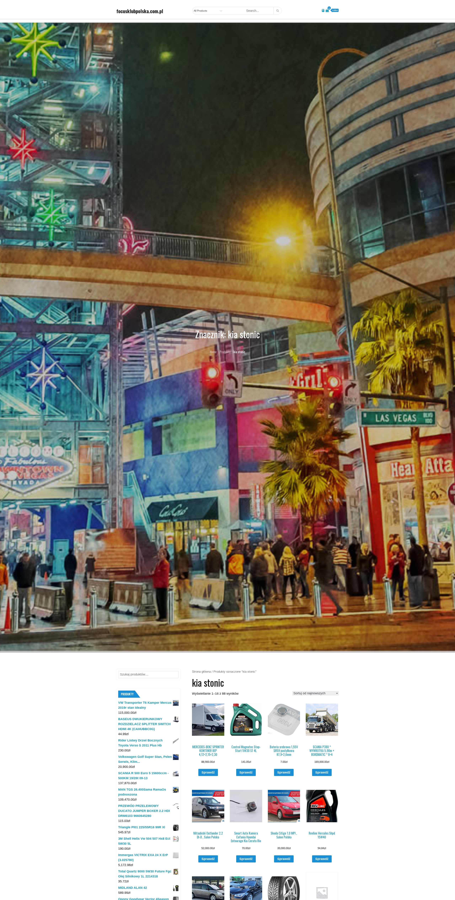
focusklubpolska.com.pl (139, 11)
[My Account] (323, 10)
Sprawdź (208, 772)
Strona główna (201, 671)
